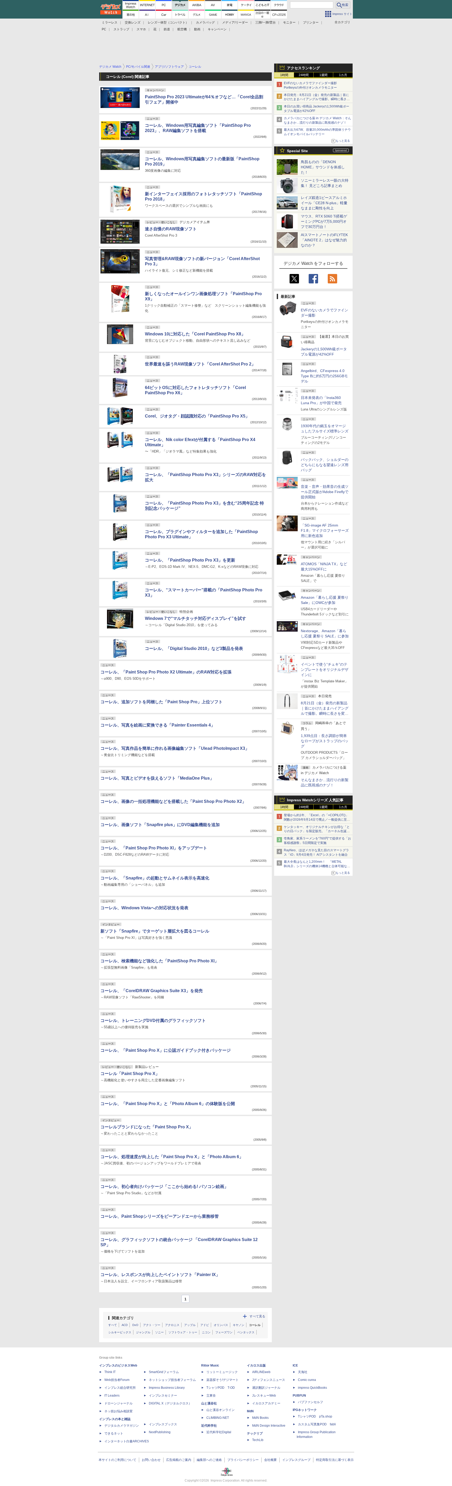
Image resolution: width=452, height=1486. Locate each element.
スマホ (141, 29)
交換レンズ (132, 22)
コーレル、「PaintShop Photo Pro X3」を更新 (190, 560)
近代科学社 (209, 1425)
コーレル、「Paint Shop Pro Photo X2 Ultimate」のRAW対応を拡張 (165, 672)
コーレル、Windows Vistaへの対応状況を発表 (144, 908)
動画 (197, 29)
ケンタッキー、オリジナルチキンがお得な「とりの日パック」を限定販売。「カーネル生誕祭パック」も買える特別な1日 (317, 831)
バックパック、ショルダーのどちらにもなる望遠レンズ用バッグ (324, 465)
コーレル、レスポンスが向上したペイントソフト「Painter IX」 (160, 1274)
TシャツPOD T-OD (220, 1388)
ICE (295, 1365)
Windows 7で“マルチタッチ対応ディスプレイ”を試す (195, 618)
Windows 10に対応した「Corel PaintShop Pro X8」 (195, 334)
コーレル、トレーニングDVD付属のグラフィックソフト (153, 1020)
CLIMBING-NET (217, 1418)
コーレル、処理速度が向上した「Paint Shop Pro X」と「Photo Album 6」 (171, 1156)
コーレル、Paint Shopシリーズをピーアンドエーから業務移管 (159, 1216)
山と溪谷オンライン (220, 1410)
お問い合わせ (151, 1460)
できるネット (113, 1433)
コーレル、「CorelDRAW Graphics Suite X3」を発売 (151, 990)
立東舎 (211, 1395)
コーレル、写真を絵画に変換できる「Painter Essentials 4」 (157, 725)
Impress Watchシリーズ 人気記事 (315, 800)
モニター (289, 22)
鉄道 (167, 29)
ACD (125, 1325)
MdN (250, 1411)
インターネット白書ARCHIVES (126, 1441)
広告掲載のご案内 (178, 1460)
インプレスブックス (163, 1424)
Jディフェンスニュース (268, 1380)
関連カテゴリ (123, 1318)
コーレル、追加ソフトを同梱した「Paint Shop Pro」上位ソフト (161, 702)
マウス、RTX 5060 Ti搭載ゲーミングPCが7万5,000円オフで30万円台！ (324, 221)
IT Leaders (112, 1395)
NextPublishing (160, 1432)
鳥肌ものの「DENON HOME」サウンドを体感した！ (323, 167)
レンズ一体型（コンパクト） (168, 22)
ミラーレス (109, 22)
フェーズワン (224, 1332)
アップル (190, 1325)
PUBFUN (299, 1395)
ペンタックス (246, 1332)
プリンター (311, 22)
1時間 (284, 75)
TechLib (257, 1440)
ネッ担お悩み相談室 (118, 1411)
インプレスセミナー (163, 1395)
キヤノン (238, 1325)
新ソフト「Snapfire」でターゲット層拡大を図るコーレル (154, 931)
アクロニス (172, 1325)
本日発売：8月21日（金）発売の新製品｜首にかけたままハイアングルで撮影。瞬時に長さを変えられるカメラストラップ (317, 99)
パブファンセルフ (310, 1402)
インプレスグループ (296, 1460)
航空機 (182, 29)
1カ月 (343, 75)
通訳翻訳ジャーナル (266, 1388)
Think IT (110, 1372)
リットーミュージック (222, 1372)
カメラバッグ (205, 22)
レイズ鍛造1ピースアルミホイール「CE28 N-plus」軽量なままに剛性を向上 (324, 203)
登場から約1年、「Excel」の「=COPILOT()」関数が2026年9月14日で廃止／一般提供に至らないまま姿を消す (317, 819)
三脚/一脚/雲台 (265, 22)
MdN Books (260, 1418)
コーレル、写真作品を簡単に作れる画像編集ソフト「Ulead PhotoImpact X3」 (174, 748)
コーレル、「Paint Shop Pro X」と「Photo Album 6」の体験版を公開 (167, 1103)
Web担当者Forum (116, 1380)
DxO (135, 1325)
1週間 (323, 75)
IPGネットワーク (305, 1410)
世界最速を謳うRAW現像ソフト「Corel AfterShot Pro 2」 (200, 364)
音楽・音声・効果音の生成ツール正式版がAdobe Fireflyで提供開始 (324, 491)
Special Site (297, 151)
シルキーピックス (119, 1332)
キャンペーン (217, 29)
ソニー (159, 1332)
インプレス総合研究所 (120, 1388)
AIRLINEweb (261, 1372)
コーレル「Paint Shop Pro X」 (130, 1073)
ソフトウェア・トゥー (182, 1332)
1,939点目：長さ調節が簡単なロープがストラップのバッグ (324, 741)
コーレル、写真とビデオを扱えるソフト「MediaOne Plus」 (157, 778)
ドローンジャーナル (118, 1403)
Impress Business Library (167, 1388)
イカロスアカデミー (266, 1403)
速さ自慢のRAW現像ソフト (171, 229)
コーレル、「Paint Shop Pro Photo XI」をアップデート (153, 848)
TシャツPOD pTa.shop (315, 1416)
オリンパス (221, 1325)
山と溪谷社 (209, 1403)
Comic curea (307, 1380)
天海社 (302, 1372)
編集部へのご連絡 (209, 1460)
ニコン (206, 1332)
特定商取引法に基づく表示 (335, 1460)
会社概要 (270, 1460)
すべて (112, 1325)
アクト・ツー (151, 1325)
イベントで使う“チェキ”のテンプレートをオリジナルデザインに (324, 669)
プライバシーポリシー (243, 1460)
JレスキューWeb (264, 1395)
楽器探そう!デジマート (222, 1380)
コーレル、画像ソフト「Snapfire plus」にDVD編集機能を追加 (160, 824)
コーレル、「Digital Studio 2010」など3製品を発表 (194, 648)
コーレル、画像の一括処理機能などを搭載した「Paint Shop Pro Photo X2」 (173, 801)
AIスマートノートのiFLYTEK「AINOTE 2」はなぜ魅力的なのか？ (324, 240)
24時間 (304, 75)
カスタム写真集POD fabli (317, 1424)
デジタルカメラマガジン (121, 1425)
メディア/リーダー (235, 22)
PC (104, 29)
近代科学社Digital (218, 1432)
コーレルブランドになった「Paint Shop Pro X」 (146, 1127)
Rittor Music (210, 1365)
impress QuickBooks (312, 1388)
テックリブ (255, 1433)
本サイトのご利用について (117, 1460)
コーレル (255, 1325)
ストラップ (121, 29)
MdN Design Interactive (268, 1425)
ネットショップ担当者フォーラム (172, 1380)
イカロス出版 (256, 1365)
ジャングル (143, 1332)
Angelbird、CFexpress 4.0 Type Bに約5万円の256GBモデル (324, 376)
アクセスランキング (303, 68)
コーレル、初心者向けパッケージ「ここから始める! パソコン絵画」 (164, 1186)
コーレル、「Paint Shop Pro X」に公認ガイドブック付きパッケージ (165, 1050)
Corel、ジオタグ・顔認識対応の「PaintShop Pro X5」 (197, 416)
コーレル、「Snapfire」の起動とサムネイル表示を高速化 (154, 878)
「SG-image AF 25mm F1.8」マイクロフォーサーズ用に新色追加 (325, 530)
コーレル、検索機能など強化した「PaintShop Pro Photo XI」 (159, 961)
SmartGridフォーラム (164, 1372)
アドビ (204, 1325)
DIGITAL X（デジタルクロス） (170, 1403)
